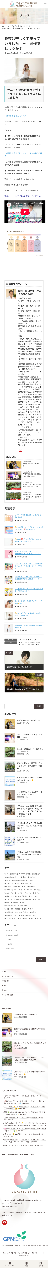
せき (18, 883)
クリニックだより (15, 479)
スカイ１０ (20, 893)
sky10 (24, 877)
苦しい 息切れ (11, 918)
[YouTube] (21, 450)
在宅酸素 (15, 902)
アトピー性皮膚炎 (29, 886)
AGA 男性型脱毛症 (12, 874)
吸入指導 (21, 899)
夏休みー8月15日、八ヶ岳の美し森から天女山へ (32, 485)
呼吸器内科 (6, 981)
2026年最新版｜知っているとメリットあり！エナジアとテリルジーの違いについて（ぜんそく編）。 (25, 1141)
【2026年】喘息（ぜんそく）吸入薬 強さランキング (23, 1096)
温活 (25, 909)
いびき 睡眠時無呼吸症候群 (15, 880)
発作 (39, 644)
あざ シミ (33, 877)
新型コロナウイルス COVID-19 (16, 905)
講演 (32, 918)
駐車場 (4, 990)
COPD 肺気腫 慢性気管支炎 (30, 874)
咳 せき (37, 899)
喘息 (7, 902)
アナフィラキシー (12, 889)
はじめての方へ (7, 976)
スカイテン (9, 893)
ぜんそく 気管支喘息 (27, 644)
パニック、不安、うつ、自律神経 (16, 896)
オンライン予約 (7, 995)
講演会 (39, 918)
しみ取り (31, 880)
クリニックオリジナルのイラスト (31, 642)
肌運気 (33, 912)
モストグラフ (10, 899)
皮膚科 (19, 468)
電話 (26, 1266)
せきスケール (27, 883)
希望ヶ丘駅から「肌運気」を (32, 465)
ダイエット (38, 893)
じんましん (9, 883)
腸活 (22, 915)
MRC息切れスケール (12, 877)
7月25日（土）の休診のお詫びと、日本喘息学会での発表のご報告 (29, 854)
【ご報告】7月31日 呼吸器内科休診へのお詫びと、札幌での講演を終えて (29, 825)
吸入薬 (29, 899)
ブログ (4, 1000)
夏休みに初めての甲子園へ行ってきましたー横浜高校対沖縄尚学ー (32, 497)
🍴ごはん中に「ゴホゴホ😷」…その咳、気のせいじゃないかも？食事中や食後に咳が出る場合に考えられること (25, 1124)
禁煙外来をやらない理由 (14, 912)
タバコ (29, 893)
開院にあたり (10, 949)
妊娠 (23, 902)
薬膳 (25, 918)
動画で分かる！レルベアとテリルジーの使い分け (21, 1145)
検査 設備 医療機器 (13, 909)
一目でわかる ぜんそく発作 (15, 116)
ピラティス (34, 896)
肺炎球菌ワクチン (12, 915)
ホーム (4, 971)
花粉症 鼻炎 (31, 915)
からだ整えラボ (16, 489)
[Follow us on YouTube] (4, 1222)
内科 (35, 640)
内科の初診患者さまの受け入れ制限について (32, 475)
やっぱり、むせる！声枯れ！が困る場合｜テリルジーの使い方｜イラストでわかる (28, 566)
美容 (26, 912)
